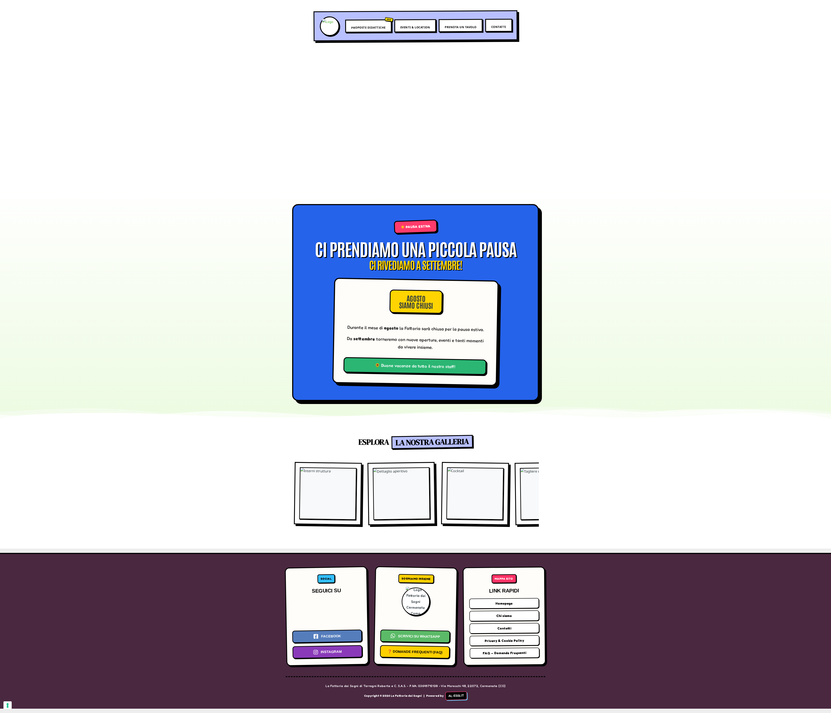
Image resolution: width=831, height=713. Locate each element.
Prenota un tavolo (461, 27)
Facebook (331, 636)
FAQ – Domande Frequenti (504, 653)
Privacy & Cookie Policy (504, 640)
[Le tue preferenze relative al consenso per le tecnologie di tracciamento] (7, 705)
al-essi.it (456, 696)
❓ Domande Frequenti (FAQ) (414, 652)
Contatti (498, 27)
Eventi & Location (415, 27)
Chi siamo (504, 616)
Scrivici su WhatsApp (419, 636)
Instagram (331, 652)
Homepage (504, 603)
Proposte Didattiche (368, 28)
